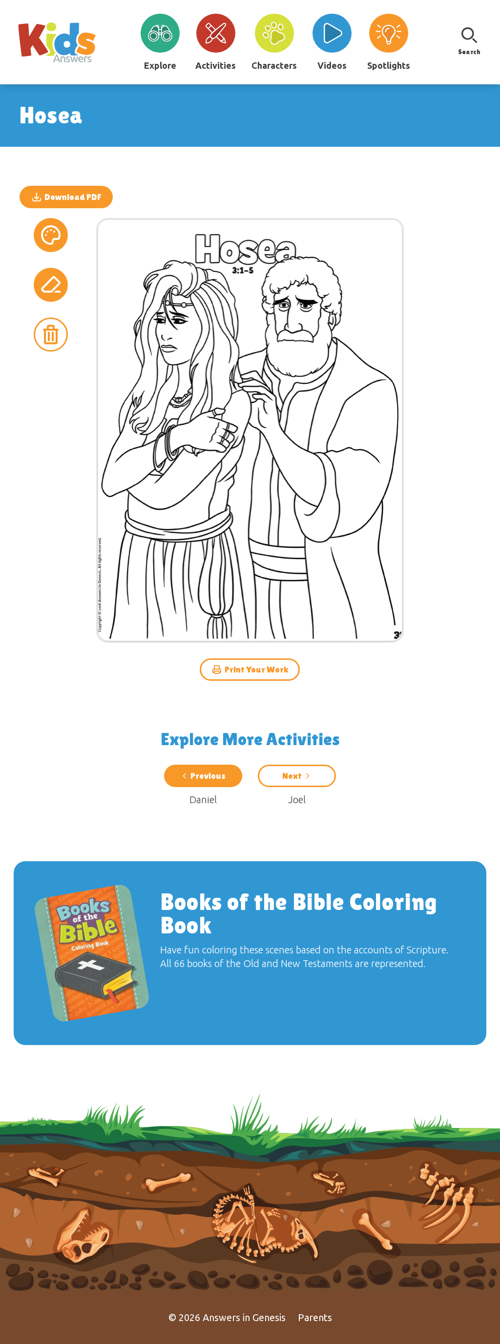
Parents (315, 1317)
